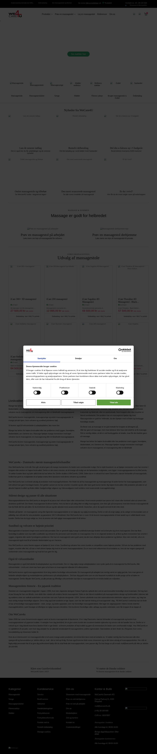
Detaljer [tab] (78, 358)
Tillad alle (114, 402)
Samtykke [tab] (42, 358)
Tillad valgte (78, 402)
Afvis (43, 402)
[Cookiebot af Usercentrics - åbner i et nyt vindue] (120, 350)
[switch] (62, 391)
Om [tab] (115, 358)
